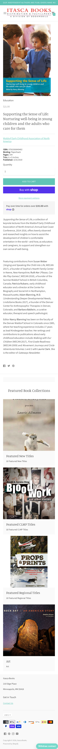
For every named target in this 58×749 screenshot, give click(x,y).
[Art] (29, 630)
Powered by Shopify (10, 744)
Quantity (7, 164)
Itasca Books (22, 740)
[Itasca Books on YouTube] (17, 733)
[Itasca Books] (29, 13)
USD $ (6, 715)
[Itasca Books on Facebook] (5, 733)
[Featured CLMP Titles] (29, 493)
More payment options (29, 198)
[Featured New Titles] (29, 425)
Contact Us (8, 703)
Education (8, 100)
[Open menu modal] (5, 13)
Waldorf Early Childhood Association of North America (26, 140)
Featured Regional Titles (23, 593)
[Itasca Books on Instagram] (13, 733)
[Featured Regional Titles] (29, 562)
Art (8, 661)
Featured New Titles (20, 456)
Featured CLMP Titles (20, 524)
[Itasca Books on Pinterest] (9, 733)
